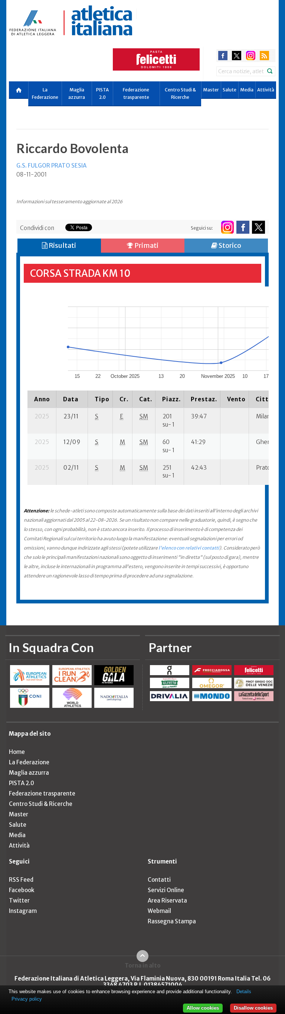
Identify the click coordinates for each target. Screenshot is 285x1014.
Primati (145, 245)
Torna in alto (143, 965)
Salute (229, 90)
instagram (250, 55)
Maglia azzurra (76, 93)
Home (17, 751)
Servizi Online (166, 890)
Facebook (21, 890)
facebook (222, 55)
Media (246, 90)
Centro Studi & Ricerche (180, 93)
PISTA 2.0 (102, 93)
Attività (265, 90)
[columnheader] (41, 399)
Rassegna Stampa (172, 921)
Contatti (159, 879)
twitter (236, 55)
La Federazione (45, 93)
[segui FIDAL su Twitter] (258, 227)
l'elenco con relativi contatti (188, 548)
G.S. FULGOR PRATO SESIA (51, 165)
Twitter (19, 900)
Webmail (159, 910)
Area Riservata (167, 900)
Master (211, 90)
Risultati (62, 245)
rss (264, 55)
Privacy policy (27, 999)
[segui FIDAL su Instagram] (227, 227)
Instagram (23, 910)
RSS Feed (21, 879)
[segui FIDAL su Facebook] (242, 227)
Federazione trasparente (136, 93)
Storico (229, 245)
